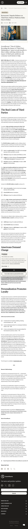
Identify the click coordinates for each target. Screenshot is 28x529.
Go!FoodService (13, 411)
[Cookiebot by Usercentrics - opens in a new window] (4, 254)
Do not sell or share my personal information (14, 273)
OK (14, 270)
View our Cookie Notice (15, 263)
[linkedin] (2, 469)
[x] (11, 469)
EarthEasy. (3, 414)
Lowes (24, 411)
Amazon (11, 412)
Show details (4, 266)
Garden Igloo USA (5, 412)
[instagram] (5, 469)
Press (5, 8)
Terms (11, 525)
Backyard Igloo (17, 412)
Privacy (16, 525)
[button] (14, 469)
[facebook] (8, 469)
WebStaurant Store (20, 409)
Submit (14, 493)
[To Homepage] (2, 2)
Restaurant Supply (5, 411)
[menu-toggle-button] (26, 2)
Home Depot (20, 411)
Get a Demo (20, 2)
